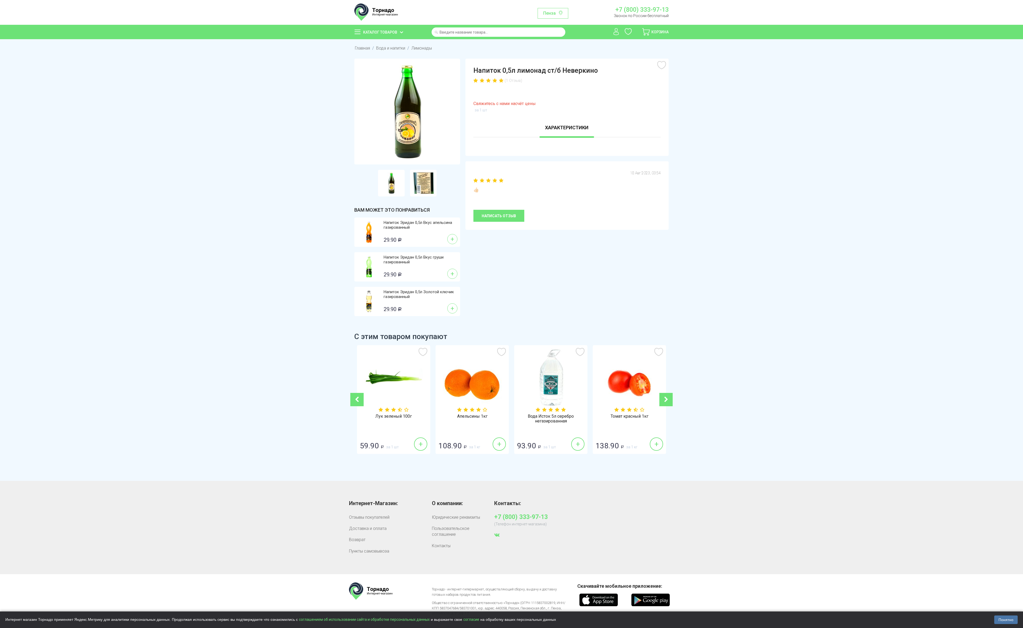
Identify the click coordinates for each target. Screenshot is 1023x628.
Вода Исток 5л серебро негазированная (497, 419)
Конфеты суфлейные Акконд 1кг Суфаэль (655, 419)
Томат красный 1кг (576, 416)
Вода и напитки (390, 48)
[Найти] (436, 32)
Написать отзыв (499, 216)
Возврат (357, 539)
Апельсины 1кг (419, 416)
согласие (471, 619)
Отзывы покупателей (369, 517)
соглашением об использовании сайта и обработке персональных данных (364, 619)
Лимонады (421, 48)
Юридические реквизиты (456, 517)
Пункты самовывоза (369, 551)
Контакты (441, 545)
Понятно (1005, 620)
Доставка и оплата (368, 528)
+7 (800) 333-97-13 (641, 10)
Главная (362, 48)
